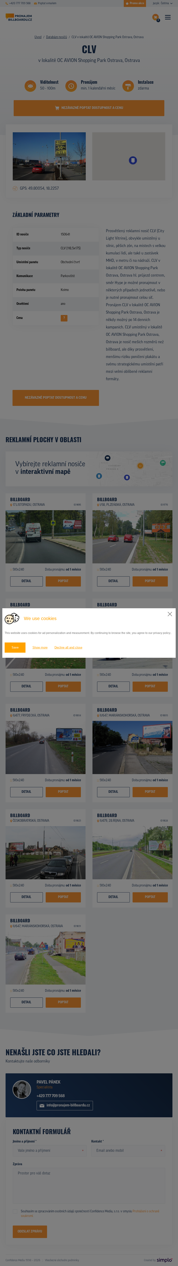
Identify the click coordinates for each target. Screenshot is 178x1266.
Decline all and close (68, 647)
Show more (40, 647)
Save (15, 647)
